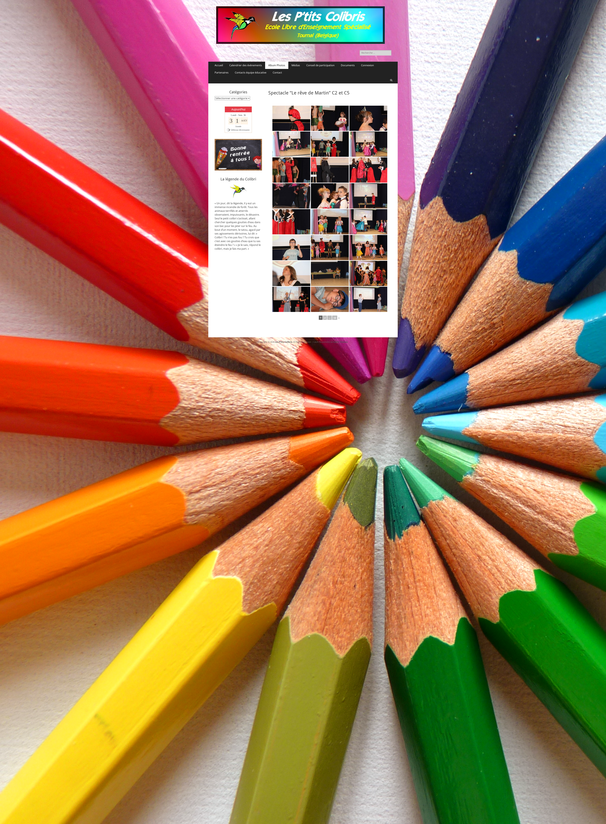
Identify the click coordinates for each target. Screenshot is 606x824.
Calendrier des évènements (245, 65)
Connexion (367, 65)
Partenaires (222, 72)
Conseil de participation (320, 65)
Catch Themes (340, 341)
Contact (277, 72)
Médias (295, 65)
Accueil (219, 65)
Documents (348, 65)
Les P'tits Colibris (283, 341)
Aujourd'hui (238, 109)
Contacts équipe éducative (250, 72)
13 (334, 317)
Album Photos (276, 65)
